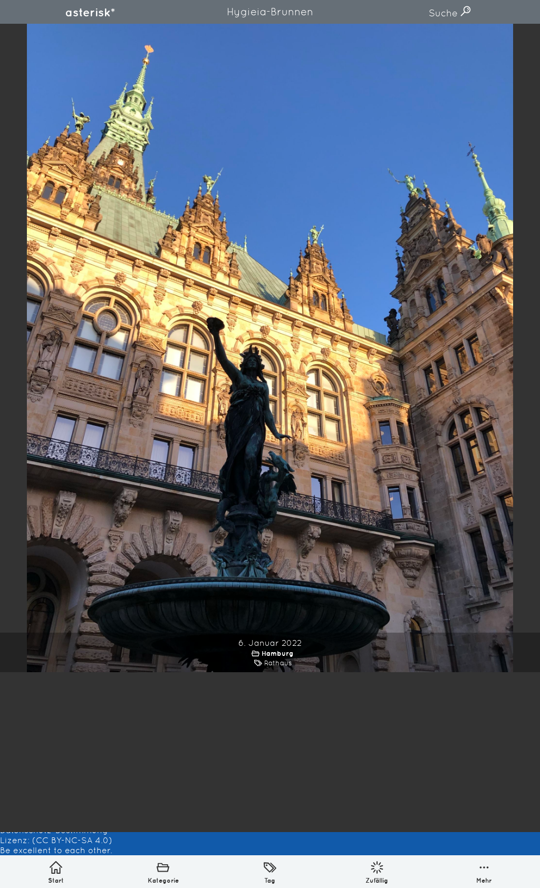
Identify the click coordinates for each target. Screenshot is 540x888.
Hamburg (278, 653)
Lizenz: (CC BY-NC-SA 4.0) (56, 840)
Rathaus (278, 663)
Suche (444, 12)
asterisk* (90, 12)
